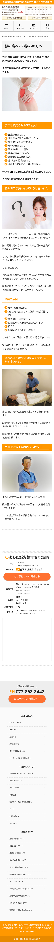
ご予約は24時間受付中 (27, 576)
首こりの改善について (18, 882)
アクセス (13, 809)
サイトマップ (14, 823)
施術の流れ (14, 730)
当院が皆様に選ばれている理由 (21, 774)
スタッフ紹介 (14, 788)
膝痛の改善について (17, 839)
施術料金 (13, 737)
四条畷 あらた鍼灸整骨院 (32, 939)
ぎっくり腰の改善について (19, 867)
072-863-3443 (29, 570)
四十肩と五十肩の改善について (21, 889)
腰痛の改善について (17, 853)
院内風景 (13, 795)
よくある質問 (14, 744)
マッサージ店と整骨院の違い (20, 758)
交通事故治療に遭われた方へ (21, 802)
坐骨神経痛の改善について (20, 896)
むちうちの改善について (18, 903)
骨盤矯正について (16, 846)
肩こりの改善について (18, 860)
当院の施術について (17, 781)
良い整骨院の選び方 (17, 751)
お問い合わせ (15, 816)
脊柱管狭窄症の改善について (21, 874)
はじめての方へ (15, 723)
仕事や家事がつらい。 (18, 153)
